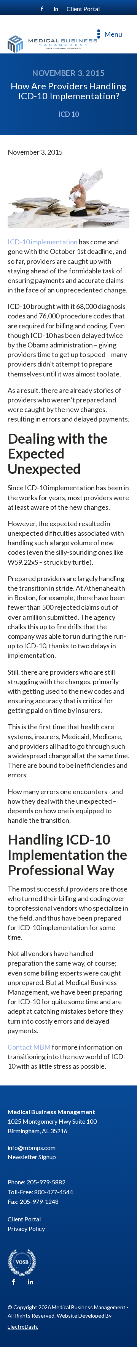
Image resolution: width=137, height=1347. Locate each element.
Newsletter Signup (32, 1156)
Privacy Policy (26, 1228)
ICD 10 (68, 114)
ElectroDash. (23, 1326)
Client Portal (24, 1219)
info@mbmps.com (32, 1147)
